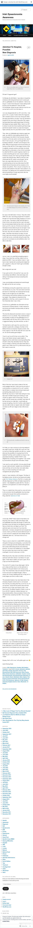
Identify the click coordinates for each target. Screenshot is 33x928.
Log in (4, 901)
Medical (26, 667)
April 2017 (5, 741)
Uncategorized (6, 867)
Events (4, 831)
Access (17, 669)
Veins (18, 681)
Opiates (25, 677)
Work (4, 872)
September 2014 (7, 778)
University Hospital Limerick (10, 681)
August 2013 (6, 799)
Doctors (21, 670)
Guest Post (6, 837)
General (5, 835)
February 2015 (6, 773)
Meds (21, 677)
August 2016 (6, 751)
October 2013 (6, 795)
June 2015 (5, 767)
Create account (7, 899)
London (5, 848)
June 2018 (5, 730)
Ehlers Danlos (25, 672)
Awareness (5, 822)
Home (4, 35)
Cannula (10, 670)
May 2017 (5, 739)
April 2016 (5, 758)
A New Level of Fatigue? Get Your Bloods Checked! (16, 711)
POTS (4, 680)
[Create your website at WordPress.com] (16, 2)
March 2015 (6, 771)
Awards (5, 820)
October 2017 (6, 732)
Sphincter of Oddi (15, 496)
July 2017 (5, 736)
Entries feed (6, 903)
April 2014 (5, 788)
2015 (13, 669)
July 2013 (5, 801)
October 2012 (6, 804)
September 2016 (7, 749)
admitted (27, 669)
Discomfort (16, 670)
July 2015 (5, 765)
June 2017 (5, 738)
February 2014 (6, 790)
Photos (4, 854)
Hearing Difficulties (8, 841)
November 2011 (7, 814)
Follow (5, 888)
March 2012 (6, 808)
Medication (16, 677)
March (11, 677)
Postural (5, 678)
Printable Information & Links (20, 35)
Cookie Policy (6, 921)
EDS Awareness (17, 672)
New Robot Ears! (7, 718)
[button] (7, 249)
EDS (8, 667)
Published (5, 855)
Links (4, 846)
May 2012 (5, 806)
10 (28, 47)
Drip (25, 670)
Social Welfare (6, 861)
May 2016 (5, 756)
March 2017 (6, 743)
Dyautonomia (6, 828)
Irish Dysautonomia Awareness (21, 675)
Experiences (13, 667)
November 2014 (7, 777)
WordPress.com (7, 907)
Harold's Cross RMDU (8, 839)
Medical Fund (6, 852)
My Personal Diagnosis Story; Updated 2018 (14, 713)
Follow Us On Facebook (9, 689)
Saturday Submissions (9, 857)
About (9, 35)
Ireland (28, 674)
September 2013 (7, 797)
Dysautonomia (6, 672)
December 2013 (7, 791)
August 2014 (6, 780)
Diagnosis (5, 824)
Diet (4, 826)
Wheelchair (23, 681)
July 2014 (5, 782)
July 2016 (5, 752)
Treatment (5, 669)
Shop (4, 859)
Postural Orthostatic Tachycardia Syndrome (18, 678)
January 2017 (6, 747)
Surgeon (26, 680)
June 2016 (5, 754)
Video (4, 868)
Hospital (19, 667)
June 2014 (5, 784)
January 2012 (6, 810)
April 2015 (5, 769)
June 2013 (5, 803)
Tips (4, 863)
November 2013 (7, 793)
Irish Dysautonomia (7, 675)
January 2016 (6, 760)
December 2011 (7, 812)
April (4, 670)
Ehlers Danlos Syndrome (9, 674)
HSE (23, 667)
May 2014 (5, 786)
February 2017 (6, 745)
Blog (6, 670)
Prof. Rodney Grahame (11, 479)
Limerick (7, 677)
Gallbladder (18, 674)
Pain (28, 677)
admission (22, 669)
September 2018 (7, 728)
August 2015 (6, 764)
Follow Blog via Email (9, 876)
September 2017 (7, 734)
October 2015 (6, 762)
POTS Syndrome (10, 680)
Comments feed (7, 905)
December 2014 (7, 775)
